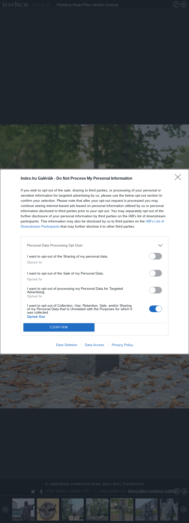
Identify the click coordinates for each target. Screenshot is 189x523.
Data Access (94, 345)
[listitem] (94, 245)
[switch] (155, 256)
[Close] (179, 178)
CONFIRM (59, 327)
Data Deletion (66, 345)
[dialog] (94, 261)
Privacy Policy (122, 345)
